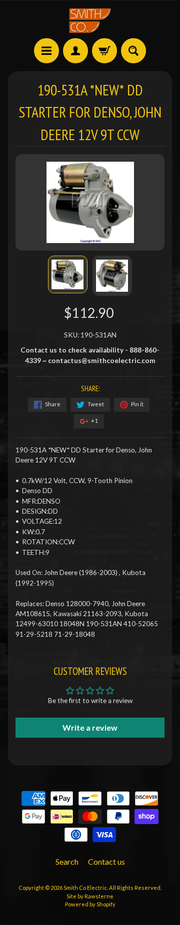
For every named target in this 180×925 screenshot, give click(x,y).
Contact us (106, 861)
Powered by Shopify (90, 904)
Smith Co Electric (85, 887)
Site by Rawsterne (90, 896)
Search (67, 861)
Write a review (90, 727)
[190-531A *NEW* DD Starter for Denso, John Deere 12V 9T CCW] (68, 274)
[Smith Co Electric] (90, 20)
